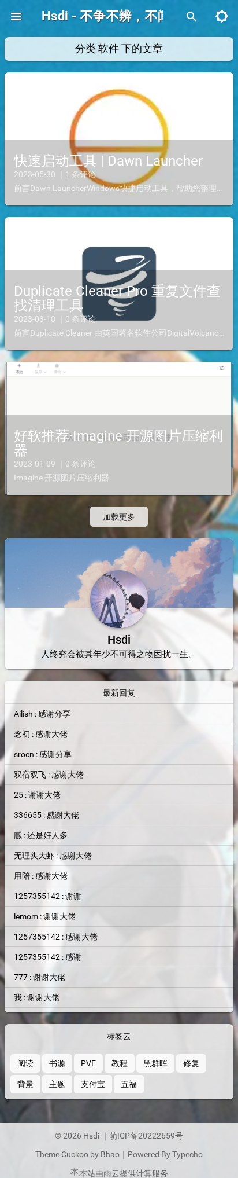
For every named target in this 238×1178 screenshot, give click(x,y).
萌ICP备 (123, 1135)
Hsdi (92, 1135)
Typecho (187, 1154)
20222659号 (160, 1135)
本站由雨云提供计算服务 (123, 1173)
